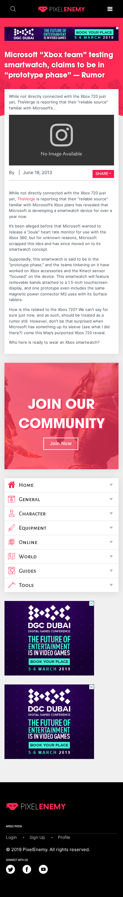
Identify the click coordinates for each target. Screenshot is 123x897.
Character (32, 514)
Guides (27, 571)
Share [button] (102, 173)
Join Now (61, 443)
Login (11, 837)
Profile (64, 837)
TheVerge (26, 198)
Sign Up (37, 837)
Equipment (32, 528)
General (29, 499)
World (28, 557)
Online (28, 542)
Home (26, 485)
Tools (26, 585)
